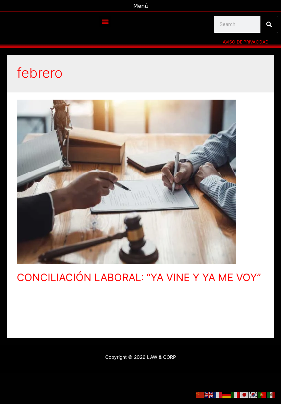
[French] (217, 394)
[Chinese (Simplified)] (200, 394)
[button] (105, 21)
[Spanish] (271, 394)
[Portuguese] (262, 394)
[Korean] (253, 394)
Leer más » (29, 326)
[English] (209, 394)
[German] (226, 394)
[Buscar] (269, 24)
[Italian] (235, 394)
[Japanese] (244, 394)
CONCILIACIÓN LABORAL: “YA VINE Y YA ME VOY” (139, 277)
